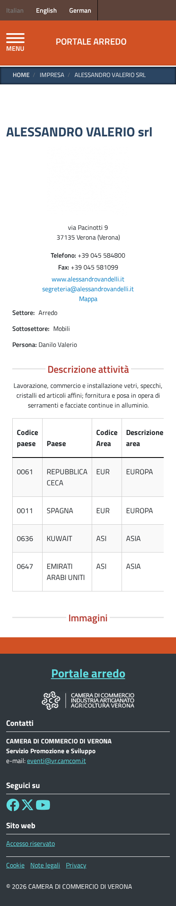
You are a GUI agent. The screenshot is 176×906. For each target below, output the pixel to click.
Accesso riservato (30, 843)
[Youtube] (43, 807)
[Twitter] (27, 807)
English (46, 10)
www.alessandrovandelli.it (88, 279)
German (80, 10)
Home (21, 74)
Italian (15, 10)
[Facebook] (12, 807)
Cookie (15, 865)
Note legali (45, 865)
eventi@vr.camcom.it (56, 761)
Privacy (76, 865)
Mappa (88, 299)
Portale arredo (91, 41)
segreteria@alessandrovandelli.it (88, 289)
